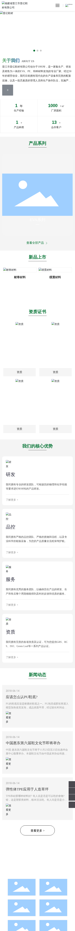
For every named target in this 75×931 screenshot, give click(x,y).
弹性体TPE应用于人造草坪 (27, 789)
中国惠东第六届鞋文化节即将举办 (33, 743)
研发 (10, 474)
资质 (10, 632)
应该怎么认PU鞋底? (22, 697)
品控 (10, 527)
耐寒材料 (20, 277)
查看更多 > (38, 830)
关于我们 (11, 60)
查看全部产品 (35, 242)
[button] (34, 51)
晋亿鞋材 (12, 18)
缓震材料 (55, 277)
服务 (10, 579)
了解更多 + (12, 499)
